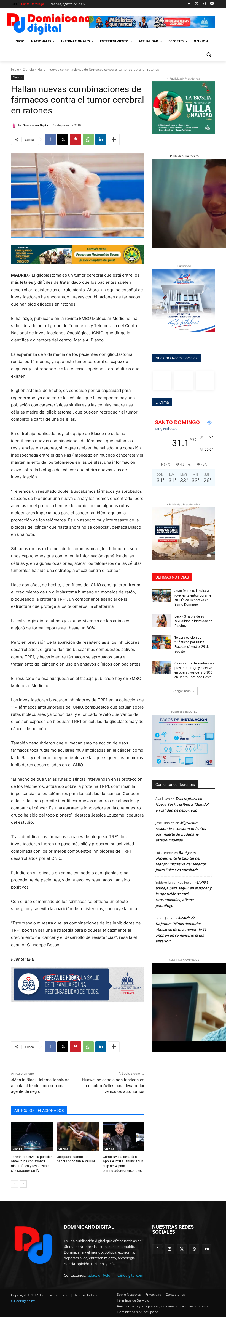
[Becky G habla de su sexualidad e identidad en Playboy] (161, 620)
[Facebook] (189, 4)
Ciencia (28, 69)
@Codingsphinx (23, 1301)
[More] (114, 139)
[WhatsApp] (88, 139)
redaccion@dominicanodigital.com (115, 1275)
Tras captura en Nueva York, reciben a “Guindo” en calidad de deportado (182, 804)
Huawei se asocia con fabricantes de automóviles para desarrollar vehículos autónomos (113, 1085)
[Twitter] (196, 4)
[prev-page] (14, 1184)
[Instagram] (204, 4)
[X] (62, 139)
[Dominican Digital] (14, 125)
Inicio (15, 69)
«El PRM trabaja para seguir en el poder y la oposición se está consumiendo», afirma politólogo (183, 894)
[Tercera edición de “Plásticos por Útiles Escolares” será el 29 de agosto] (161, 642)
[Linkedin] (100, 139)
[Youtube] (212, 4)
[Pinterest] (75, 139)
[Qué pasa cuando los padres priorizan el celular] (77, 1136)
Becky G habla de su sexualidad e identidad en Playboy (193, 621)
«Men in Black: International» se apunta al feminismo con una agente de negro (40, 1085)
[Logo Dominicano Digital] (48, 22)
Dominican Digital (36, 125)
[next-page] (23, 1184)
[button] (208, 54)
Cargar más (182, 690)
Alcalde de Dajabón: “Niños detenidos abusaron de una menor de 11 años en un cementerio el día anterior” (180, 929)
